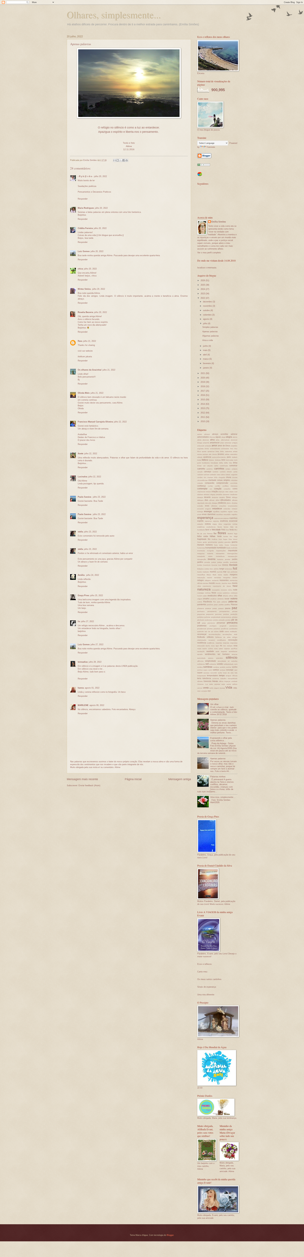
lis (79, 621)
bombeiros (206, 463)
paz (234, 608)
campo (227, 469)
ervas (199, 514)
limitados (200, 569)
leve (219, 565)
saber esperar (224, 648)
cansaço (207, 472)
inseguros (200, 553)
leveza (225, 565)
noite (235, 590)
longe (221, 569)
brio (230, 463)
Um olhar (214, 704)
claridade (212, 480)
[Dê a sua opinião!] (117, 160)
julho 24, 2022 (92, 575)
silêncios (200, 661)
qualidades (233, 629)
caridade (213, 474)
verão (211, 688)
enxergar (208, 511)
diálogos (200, 500)
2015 (203, 399)
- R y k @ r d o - (85, 176)
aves (229, 457)
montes (205, 583)
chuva (228, 477)
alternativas (225, 440)
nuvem (199, 596)
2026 (203, 280)
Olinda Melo (84, 393)
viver (199, 691)
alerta (199, 440)
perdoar (226, 614)
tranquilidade (232, 678)
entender (227, 509)
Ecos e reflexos (204, 964)
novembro (208, 306)
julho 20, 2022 (100, 176)
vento (206, 687)
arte (210, 454)
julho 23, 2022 (99, 497)
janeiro (206, 368)
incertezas (201, 551)
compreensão (222, 483)
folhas (212, 536)
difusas (234, 500)
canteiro (215, 472)
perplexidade (216, 617)
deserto (207, 497)
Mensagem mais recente (82, 779)
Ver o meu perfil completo (209, 252)
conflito (217, 486)
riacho (208, 646)
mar (224, 572)
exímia (235, 524)
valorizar (217, 684)
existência (201, 527)
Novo (214, 593)
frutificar (214, 539)
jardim (234, 559)
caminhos (219, 468)
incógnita (210, 551)
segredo (224, 651)
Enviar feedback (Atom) (89, 785)
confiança (201, 486)
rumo (216, 648)
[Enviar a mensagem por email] (114, 160)
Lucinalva (82, 476)
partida (221, 604)
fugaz (225, 539)
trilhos (221, 681)
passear (208, 608)
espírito (200, 521)
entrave (234, 509)
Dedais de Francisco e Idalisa (91, 437)
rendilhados (221, 640)
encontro (200, 509)
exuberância (210, 527)
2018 (203, 386)
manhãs (219, 572)
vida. (235, 688)
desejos (200, 497)
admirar (234, 434)
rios (224, 646)
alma (212, 440)
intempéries (220, 553)
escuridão (227, 514)
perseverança (226, 617)
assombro (233, 454)
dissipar (215, 503)
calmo (216, 466)
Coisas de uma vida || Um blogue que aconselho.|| (101, 235)
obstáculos (212, 596)
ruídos (210, 648)
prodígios (213, 626)
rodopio (229, 646)
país (218, 602)
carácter (200, 474)
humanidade (210, 548)
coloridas (234, 480)
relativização (201, 640)
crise (226, 492)
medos (209, 577)
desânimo (233, 494)
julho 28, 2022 (95, 662)
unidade (234, 681)
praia (204, 623)
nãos (199, 586)
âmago (199, 443)
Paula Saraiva (85, 497)
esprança (208, 521)
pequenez (210, 614)
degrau (212, 494)
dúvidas (234, 503)
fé (210, 530)
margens (233, 575)
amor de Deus (224, 446)
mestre (234, 577)
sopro (205, 670)
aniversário (225, 448)
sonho (234, 667)
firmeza (209, 533)
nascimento (207, 586)
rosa (235, 646)
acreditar (224, 434)
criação (215, 492)
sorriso (216, 670)
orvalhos (213, 599)
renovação (232, 640)
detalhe (222, 497)
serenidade (201, 658)
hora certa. (218, 545)
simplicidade (210, 661)
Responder (83, 199)
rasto (221, 631)
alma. (218, 440)
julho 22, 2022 (120, 422)
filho (235, 530)
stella (80, 531)
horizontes (201, 548)
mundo (212, 583)
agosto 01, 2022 (92, 688)
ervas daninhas (208, 514)
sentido (200, 654)
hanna (81, 688)
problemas (201, 626)
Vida (228, 687)
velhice (234, 684)
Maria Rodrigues (86, 208)
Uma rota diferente (205, 994)
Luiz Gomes (84, 251)
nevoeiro (224, 590)
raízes (216, 631)
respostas (233, 643)
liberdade (233, 565)
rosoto (204, 648)
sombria (216, 667)
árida (217, 451)
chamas (210, 477)
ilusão (228, 548)
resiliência (201, 643)
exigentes (227, 524)
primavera (232, 622)
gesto (205, 542)
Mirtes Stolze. (84, 289)
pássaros (200, 608)
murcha (224, 583)
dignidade (201, 503)
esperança (205, 517)
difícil (217, 500)
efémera (214, 506)
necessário (216, 590)
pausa (227, 608)
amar (222, 443)
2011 (203, 417)
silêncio (231, 657)
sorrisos (222, 670)
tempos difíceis (231, 676)
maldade (206, 572)
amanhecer (215, 443)
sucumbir (213, 673)
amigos (234, 443)
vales (211, 684)
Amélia (81, 575)
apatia (204, 451)
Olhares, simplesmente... (114, 14)
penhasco (201, 611)
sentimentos (210, 654)
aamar (199, 434)
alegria (229, 437)
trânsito (200, 681)
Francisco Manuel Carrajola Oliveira (95, 422)
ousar (227, 599)
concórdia (233, 483)
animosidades (215, 448)
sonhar (228, 667)
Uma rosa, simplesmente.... (223, 797)
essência (224, 521)
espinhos (233, 518)
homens (209, 545)
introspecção (232, 556)
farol (207, 530)
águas (218, 437)
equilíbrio (216, 511)
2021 (203, 373)
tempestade (201, 676)
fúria (230, 539)
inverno (211, 559)
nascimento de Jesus (222, 586)
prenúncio (211, 623)
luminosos (228, 569)
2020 (203, 378)
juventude (233, 562)
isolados (220, 559)
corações (227, 489)
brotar (199, 466)
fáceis (220, 527)
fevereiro (207, 363)
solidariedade (229, 664)
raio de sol (209, 631)
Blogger (170, 1235)
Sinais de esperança (206, 987)
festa (232, 530)
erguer (230, 511)
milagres (208, 580)
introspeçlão (201, 559)
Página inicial (133, 779)
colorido (200, 483)
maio (205, 350)
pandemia (201, 604)
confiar (210, 486)
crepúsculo (201, 492)
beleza (205, 460)
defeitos (206, 494)
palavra (224, 602)
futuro (235, 539)
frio (209, 539)
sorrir (210, 670)
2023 (203, 293)
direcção (208, 503)
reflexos (210, 637)
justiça (213, 562)
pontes (228, 620)
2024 (203, 289)
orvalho (206, 599)
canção (200, 472)
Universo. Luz (202, 684)
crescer (208, 492)
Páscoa (234, 604)
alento (235, 437)
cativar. (227, 474)
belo (223, 460)
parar (216, 604)
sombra (200, 667)
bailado (234, 457)
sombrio (222, 667)
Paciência (207, 602)
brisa (235, 463)
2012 (203, 413)
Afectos (212, 437)
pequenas (201, 614)
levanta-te (207, 565)
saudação (201, 651)
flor (215, 533)
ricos (213, 646)
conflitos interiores (229, 486)
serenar (234, 654)
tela (236, 673)
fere (227, 530)
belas (199, 460)
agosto (206, 319)
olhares (225, 596)
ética (220, 524)
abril (205, 354)
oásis (205, 596)
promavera (233, 626)
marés (226, 575)
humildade (221, 548)
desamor (226, 494)
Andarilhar (82, 434)
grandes (228, 542)
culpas (231, 492)
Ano (231, 448)
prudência (224, 629)
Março (209, 575)
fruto (220, 539)
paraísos (210, 604)
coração (217, 488)
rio (221, 646)
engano (208, 509)
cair (204, 466)
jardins (200, 562)
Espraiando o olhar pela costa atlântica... (221, 739)
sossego (229, 670)
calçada (210, 466)
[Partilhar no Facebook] (123, 160)
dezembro (208, 301)
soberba (234, 661)
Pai (214, 602)
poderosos (208, 620)
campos (234, 469)
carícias (206, 474)
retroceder (201, 646)
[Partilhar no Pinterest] (126, 160)
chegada (221, 477)
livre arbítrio (214, 569)
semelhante (233, 651)
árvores (221, 454)
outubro (206, 310)
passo (214, 608)
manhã (213, 572)
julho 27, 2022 (87, 621)
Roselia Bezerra (85, 312)
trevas (215, 681)
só (229, 661)
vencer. (200, 688)
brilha (221, 463)
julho (205, 323)
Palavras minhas (218, 776)
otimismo (220, 599)
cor (211, 489)
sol (207, 663)
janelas (227, 559)
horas (227, 545)
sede (217, 651)
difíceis (211, 500)
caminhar (233, 466)
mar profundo (232, 572)
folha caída (202, 536)
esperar (226, 518)
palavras (232, 601)
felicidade (216, 529)
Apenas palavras (210, 331)
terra (199, 678)
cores (235, 489)
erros (235, 511)
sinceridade (222, 661)
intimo (210, 556)
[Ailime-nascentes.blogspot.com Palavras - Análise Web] (199, 176)
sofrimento (201, 664)
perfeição (234, 614)
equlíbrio (224, 511)
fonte (219, 536)
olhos (231, 596)
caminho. (209, 469)
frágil (235, 536)
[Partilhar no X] (120, 160)
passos (221, 608)
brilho (226, 463)
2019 (203, 382)
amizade (208, 446)
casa (218, 474)
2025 (203, 285)
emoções (222, 506)
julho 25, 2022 (96, 595)
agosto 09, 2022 (96, 705)
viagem (216, 688)
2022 (203, 298)
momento (215, 580)
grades (220, 542)
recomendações (214, 634)
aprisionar (211, 451)
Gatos (199, 542)
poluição (222, 620)
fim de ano (201, 533)
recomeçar (201, 634)
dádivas (200, 494)
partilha (227, 604)
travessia (207, 681)
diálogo (234, 497)
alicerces (206, 440)
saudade (210, 651)
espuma (216, 521)
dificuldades (225, 500)
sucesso (206, 673)
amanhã (206, 443)
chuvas (234, 477)
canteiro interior (226, 472)
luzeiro (199, 572)
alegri (223, 437)
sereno (210, 658)
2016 (203, 395)
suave (200, 673)
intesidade (201, 556)
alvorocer (234, 440)
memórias (217, 577)
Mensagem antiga (179, 779)
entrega (200, 511)
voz (209, 691)
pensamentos (224, 611)
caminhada (224, 466)
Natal (235, 586)
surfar (220, 673)
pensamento (212, 611)
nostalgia (200, 593)
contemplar (202, 488)
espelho (234, 514)
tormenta (215, 678)
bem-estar (229, 460)
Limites (206, 569)
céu (205, 477)
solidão (220, 664)
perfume (207, 617)
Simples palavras (210, 327)
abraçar (207, 434)
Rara (80, 341)
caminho (201, 469)
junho (206, 346)
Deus (228, 497)
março (206, 359)
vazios (228, 684)
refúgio (234, 637)
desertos (215, 497)
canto (235, 472)
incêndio (234, 548)
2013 (203, 408)
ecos (207, 506)
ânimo (207, 448)
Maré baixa (217, 575)
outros (199, 602)
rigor (217, 646)
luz (235, 568)
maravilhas (201, 575)
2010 (203, 421)
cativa (223, 474)
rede (235, 634)
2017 (203, 391)
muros (234, 583)
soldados (212, 664)
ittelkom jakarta (85, 356)
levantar (214, 565)
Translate (210, 147)
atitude (199, 457)
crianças (221, 492)
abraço (215, 434)
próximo (210, 629)
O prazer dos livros (86, 440)
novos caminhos (223, 593)
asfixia (227, 454)
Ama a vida (207, 340)
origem (199, 599)
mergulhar (226, 577)
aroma (199, 454)
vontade (204, 691)
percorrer (218, 614)
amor (214, 445)
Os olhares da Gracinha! (89, 370)
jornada (207, 562)
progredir (223, 626)
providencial (201, 629)
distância (222, 503)
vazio (223, 684)
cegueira (234, 474)
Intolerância (220, 556)
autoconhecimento (219, 457)
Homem (200, 545)
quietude (200, 631)
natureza (204, 589)
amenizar (228, 443)
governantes (212, 542)
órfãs (235, 596)
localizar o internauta (206, 267)
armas (235, 451)
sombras (207, 666)
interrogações (232, 553)
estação (200, 524)
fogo (235, 533)
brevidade (214, 463)
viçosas (222, 688)
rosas (199, 648)
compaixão (209, 483)
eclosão (200, 506)
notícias (208, 593)
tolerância (207, 678)
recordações (227, 634)
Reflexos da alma (223, 637)
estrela (208, 524)
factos (226, 527)
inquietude (232, 551)
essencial (233, 521)
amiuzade (200, 446)
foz (231, 536)
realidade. (233, 631)
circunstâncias (202, 480)
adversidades (203, 437)
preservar (221, 623)
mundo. (218, 583)
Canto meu (202, 971)
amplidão (234, 446)
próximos (217, 629)
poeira (215, 620)
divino (229, 503)
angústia (200, 448)
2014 (203, 404)
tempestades (212, 676)
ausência (207, 457)
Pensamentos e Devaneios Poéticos (94, 192)
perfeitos (200, 617)
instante (210, 553)
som (235, 664)
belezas (218, 460)
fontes (225, 536)
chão (216, 477)
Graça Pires (83, 595)
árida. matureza (226, 451)
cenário (200, 477)
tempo (222, 675)
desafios (219, 494)
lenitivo (199, 565)
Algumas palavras (210, 336)
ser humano (224, 654)
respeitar (219, 643)
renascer (212, 640)
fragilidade (201, 539)
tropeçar (227, 681)
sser (235, 670)
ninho (230, 590)
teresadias (83, 662)
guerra (234, 542)
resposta (226, 643)
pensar (234, 611)
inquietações (221, 551)
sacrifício (234, 648)
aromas (205, 454)
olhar (220, 595)
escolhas (219, 514)
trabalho (223, 678)
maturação (201, 577)
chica (80, 269)
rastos (227, 631)
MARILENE (83, 705)
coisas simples (223, 480)
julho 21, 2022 (89, 341)
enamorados (232, 506)
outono (233, 598)
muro (229, 583)
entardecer (217, 508)
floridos (230, 533)
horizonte (234, 545)
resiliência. (211, 643)
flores (222, 533)
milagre (200, 580)
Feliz (223, 530)
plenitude (200, 620)
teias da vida (228, 673)
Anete (80, 453)
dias (206, 500)
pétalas (234, 617)
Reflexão (201, 637)
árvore (214, 454)
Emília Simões (218, 222)
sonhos (200, 670)
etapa (214, 524)
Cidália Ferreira (85, 228)
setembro (207, 315)
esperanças (218, 518)
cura (235, 492)
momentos (224, 580)
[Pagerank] (203, 165)
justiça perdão (223, 562)
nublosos (234, 593)
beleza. (211, 460)
